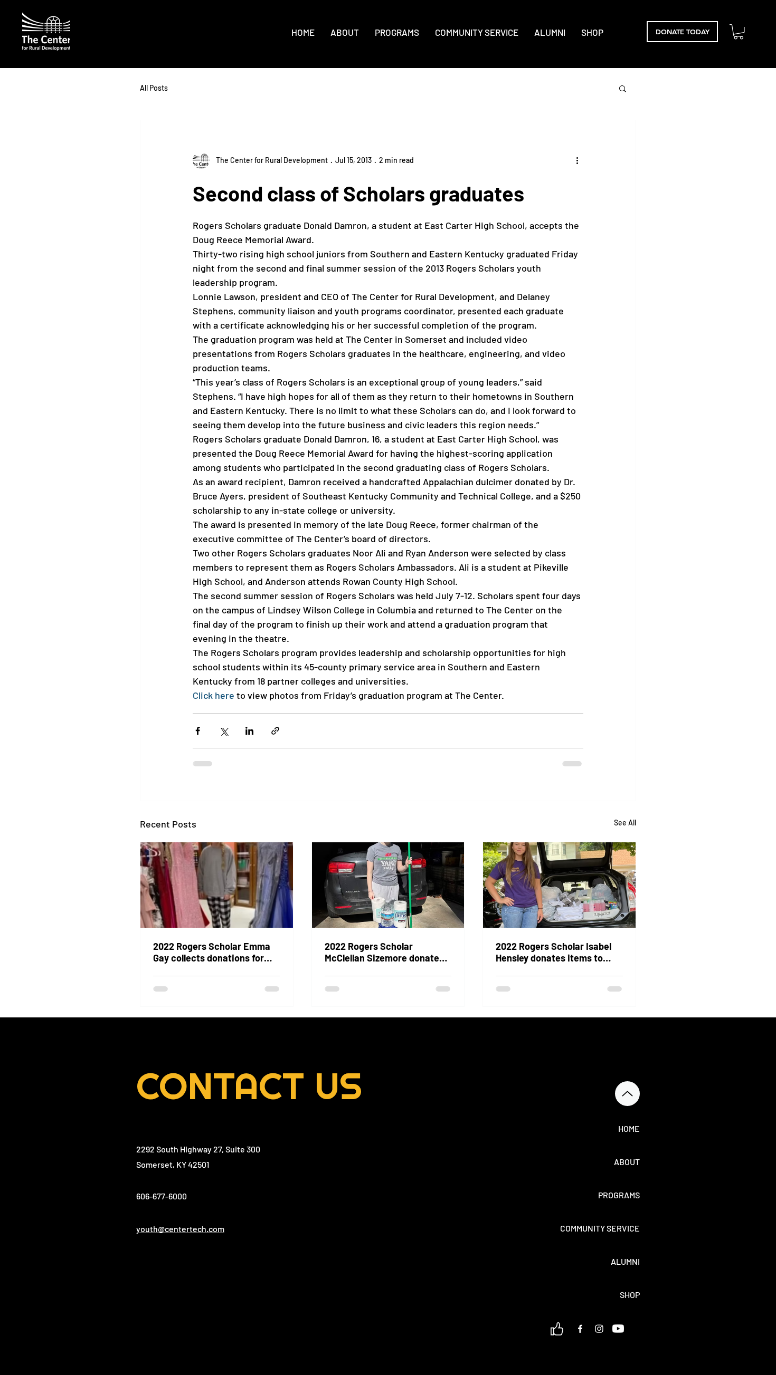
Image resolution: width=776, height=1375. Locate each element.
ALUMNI (625, 1261)
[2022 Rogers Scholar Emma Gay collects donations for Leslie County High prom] (216, 885)
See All (625, 822)
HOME (629, 1128)
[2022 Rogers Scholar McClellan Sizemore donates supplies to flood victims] (388, 885)
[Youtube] (618, 1328)
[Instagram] (599, 1328)
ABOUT (627, 1162)
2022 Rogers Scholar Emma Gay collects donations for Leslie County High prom (211, 952)
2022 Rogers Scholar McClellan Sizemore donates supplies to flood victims (384, 952)
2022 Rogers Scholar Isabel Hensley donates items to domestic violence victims (553, 952)
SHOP (630, 1295)
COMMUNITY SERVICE (602, 1228)
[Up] (627, 1093)
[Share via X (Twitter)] (224, 731)
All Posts (154, 87)
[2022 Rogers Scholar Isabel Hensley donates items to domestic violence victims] (559, 885)
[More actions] (577, 160)
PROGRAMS (619, 1195)
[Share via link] (275, 731)
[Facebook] (580, 1328)
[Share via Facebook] (198, 731)
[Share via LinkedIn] (249, 731)
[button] (738, 32)
